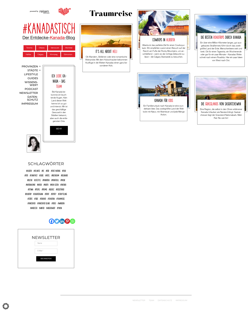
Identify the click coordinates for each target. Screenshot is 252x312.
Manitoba (46, 179)
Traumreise (61, 198)
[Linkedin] (62, 221)
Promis (45, 189)
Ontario (63, 184)
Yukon (60, 207)
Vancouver (55, 48)
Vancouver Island (44, 203)
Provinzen (30, 66)
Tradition (52, 198)
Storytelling (63, 193)
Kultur (30, 179)
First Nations (56, 170)
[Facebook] (51, 221)
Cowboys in (163, 39)
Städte (32, 70)
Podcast (31, 89)
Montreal (68, 48)
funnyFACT (34, 175)
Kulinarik (65, 175)
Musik (63, 179)
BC (43, 170)
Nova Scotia (55, 184)
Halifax (28, 54)
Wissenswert (31, 84)
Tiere (36, 198)
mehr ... (59, 130)
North (46, 184)
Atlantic (37, 170)
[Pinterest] (67, 221)
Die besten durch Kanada (221, 37)
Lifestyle (31, 74)
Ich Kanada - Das (59, 80)
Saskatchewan (38, 193)
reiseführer (60, 189)
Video (54, 203)
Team (151, 300)
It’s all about (106, 51)
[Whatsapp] (72, 221)
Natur (40, 184)
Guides (33, 78)
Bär (48, 170)
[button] (6, 306)
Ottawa (41, 48)
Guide (41, 175)
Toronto (29, 48)
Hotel (48, 175)
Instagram (55, 175)
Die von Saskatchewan (221, 103)
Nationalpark (31, 184)
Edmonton (68, 54)
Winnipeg (53, 54)
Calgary (40, 54)
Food (64, 170)
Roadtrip (28, 193)
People (38, 189)
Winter (42, 207)
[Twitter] (56, 221)
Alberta (29, 170)
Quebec (52, 189)
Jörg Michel (102, 69)
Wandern (61, 203)
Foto (26, 175)
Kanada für (163, 100)
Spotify (54, 193)
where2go (34, 207)
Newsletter (28, 92)
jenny (159, 61)
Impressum (29, 103)
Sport (47, 193)
